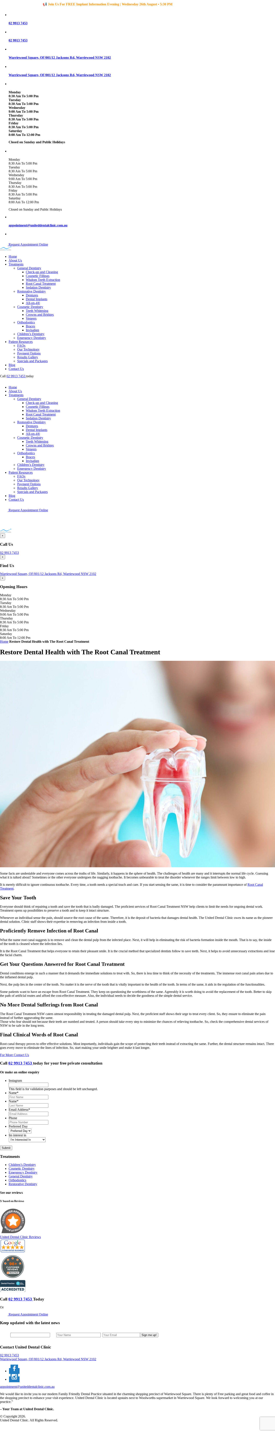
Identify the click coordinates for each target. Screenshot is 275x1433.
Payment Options (29, 353)
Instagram (15, 1080)
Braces (30, 326)
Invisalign (32, 330)
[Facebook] (14, 1371)
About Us (15, 260)
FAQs (21, 345)
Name (13, 1093)
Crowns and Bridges (40, 314)
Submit (6, 1147)
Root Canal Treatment (41, 283)
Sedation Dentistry (38, 287)
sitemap (14, 1427)
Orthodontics (26, 322)
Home (13, 256)
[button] (142, 15)
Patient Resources (21, 342)
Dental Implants (36, 299)
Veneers (31, 318)
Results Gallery (27, 357)
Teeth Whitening (37, 311)
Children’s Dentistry (30, 334)
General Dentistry (29, 268)
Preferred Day (18, 1126)
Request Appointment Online (28, 244)
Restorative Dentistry (31, 291)
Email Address (19, 1109)
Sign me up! (149, 1335)
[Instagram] (14, 1379)
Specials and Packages (32, 361)
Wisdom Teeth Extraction (43, 280)
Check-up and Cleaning (42, 272)
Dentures (32, 295)
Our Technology (28, 349)
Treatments (16, 264)
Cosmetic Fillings (37, 276)
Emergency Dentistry (31, 338)
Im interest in (17, 1135)
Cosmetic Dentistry (30, 307)
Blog (12, 365)
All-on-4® (33, 303)
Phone (13, 1118)
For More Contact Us (14, 1055)
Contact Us (16, 369)
